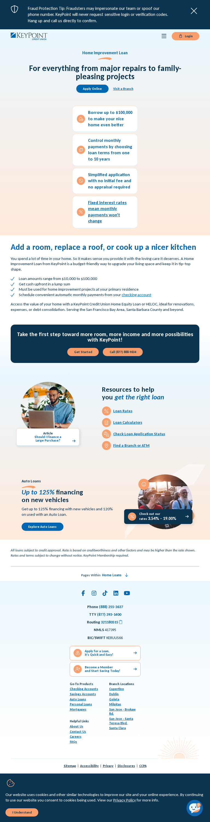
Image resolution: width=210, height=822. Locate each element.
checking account (136, 294)
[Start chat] (195, 808)
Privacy (108, 766)
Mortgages (78, 709)
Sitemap (70, 766)
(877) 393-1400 (109, 614)
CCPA (143, 766)
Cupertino (116, 689)
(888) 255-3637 (111, 607)
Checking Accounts (84, 689)
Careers (75, 736)
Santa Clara (117, 728)
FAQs (73, 742)
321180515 (112, 622)
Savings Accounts (83, 694)
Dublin (114, 694)
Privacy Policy (124, 800)
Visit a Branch (123, 89)
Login (188, 36)
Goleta (114, 699)
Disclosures (126, 766)
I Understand (22, 812)
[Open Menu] (164, 36)
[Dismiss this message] (194, 10)
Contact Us (78, 732)
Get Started (83, 352)
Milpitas (115, 704)
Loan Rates (122, 411)
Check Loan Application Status (139, 434)
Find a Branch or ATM (131, 445)
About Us (76, 726)
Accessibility (89, 766)
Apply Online (92, 89)
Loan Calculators (127, 422)
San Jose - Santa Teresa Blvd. (121, 721)
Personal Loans (81, 704)
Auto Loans (78, 699)
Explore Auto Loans (42, 527)
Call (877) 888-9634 (123, 352)
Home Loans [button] (111, 575)
